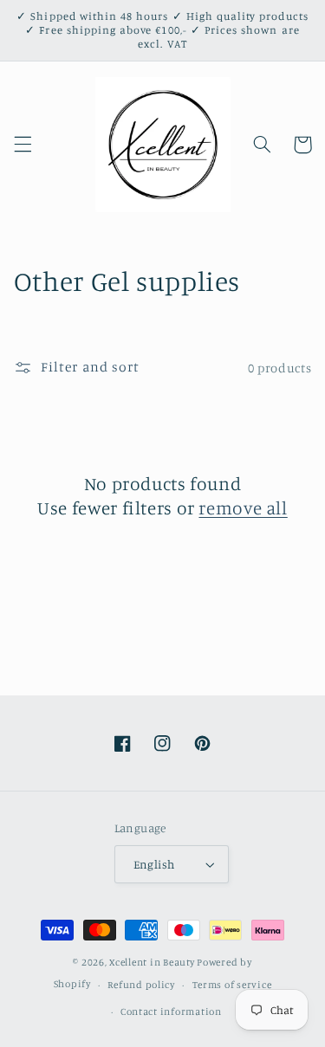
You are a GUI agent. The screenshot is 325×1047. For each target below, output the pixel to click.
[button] (22, 145)
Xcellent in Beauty (151, 962)
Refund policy (141, 985)
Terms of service (232, 985)
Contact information (171, 1011)
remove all (242, 507)
